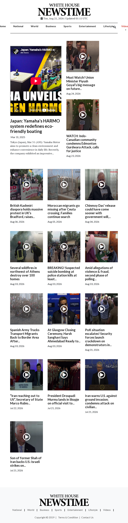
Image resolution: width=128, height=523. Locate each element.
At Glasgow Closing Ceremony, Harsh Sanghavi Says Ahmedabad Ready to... (64, 335)
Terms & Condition (68, 517)
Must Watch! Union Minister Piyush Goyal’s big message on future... (80, 83)
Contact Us (87, 517)
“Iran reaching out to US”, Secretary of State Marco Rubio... (26, 399)
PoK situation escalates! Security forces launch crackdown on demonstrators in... (98, 337)
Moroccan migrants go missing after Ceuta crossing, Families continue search (64, 211)
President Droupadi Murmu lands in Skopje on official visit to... (63, 399)
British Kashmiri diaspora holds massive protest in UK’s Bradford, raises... (26, 211)
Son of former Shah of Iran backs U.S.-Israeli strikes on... (26, 461)
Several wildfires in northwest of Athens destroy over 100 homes (25, 273)
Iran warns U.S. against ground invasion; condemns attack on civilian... (101, 401)
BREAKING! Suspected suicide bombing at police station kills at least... (64, 273)
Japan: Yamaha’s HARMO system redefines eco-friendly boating (35, 126)
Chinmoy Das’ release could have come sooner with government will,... (100, 211)
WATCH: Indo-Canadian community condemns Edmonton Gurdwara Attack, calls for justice (82, 143)
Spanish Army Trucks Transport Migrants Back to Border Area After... (24, 335)
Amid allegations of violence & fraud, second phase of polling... (99, 273)
